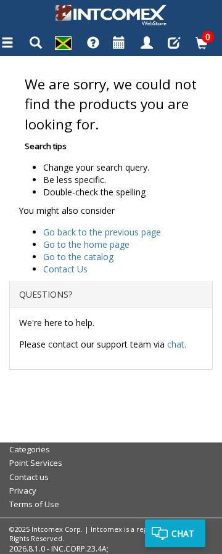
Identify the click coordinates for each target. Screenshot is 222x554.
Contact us (29, 477)
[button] (63, 45)
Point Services (35, 462)
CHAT (182, 533)
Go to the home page (86, 244)
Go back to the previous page (102, 232)
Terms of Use (34, 504)
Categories (29, 449)
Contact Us (65, 269)
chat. (176, 344)
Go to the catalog (78, 257)
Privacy (22, 490)
